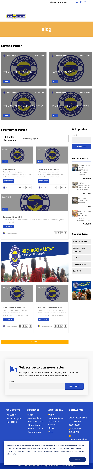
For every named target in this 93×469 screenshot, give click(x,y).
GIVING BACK (9, 169)
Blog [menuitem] (51, 428)
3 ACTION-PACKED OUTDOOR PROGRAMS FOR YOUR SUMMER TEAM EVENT (83, 170)
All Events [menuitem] (11, 414)
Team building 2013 (12, 217)
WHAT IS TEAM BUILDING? (50, 307)
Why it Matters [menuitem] (35, 421)
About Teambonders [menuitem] (34, 416)
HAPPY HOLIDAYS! (61, 72)
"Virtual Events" (79, 264)
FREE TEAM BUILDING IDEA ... (15, 307)
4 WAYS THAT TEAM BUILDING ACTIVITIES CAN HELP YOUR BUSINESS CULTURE (84, 216)
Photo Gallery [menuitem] (35, 425)
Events (76, 258)
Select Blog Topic (30, 138)
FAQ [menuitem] (51, 431)
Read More (24, 68)
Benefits (77, 271)
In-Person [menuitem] (12, 421)
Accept (77, 460)
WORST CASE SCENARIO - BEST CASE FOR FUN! (83, 200)
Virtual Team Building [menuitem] (55, 423)
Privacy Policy (68, 465)
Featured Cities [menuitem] (35, 428)
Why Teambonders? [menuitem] (55, 416)
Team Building (80, 241)
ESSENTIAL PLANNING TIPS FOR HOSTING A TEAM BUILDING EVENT (83, 186)
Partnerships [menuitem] (34, 432)
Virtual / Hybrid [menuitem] (14, 418)
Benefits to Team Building (79, 249)
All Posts (34, 342)
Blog (6, 81)
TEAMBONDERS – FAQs (48, 169)
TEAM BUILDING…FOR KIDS (17, 72)
